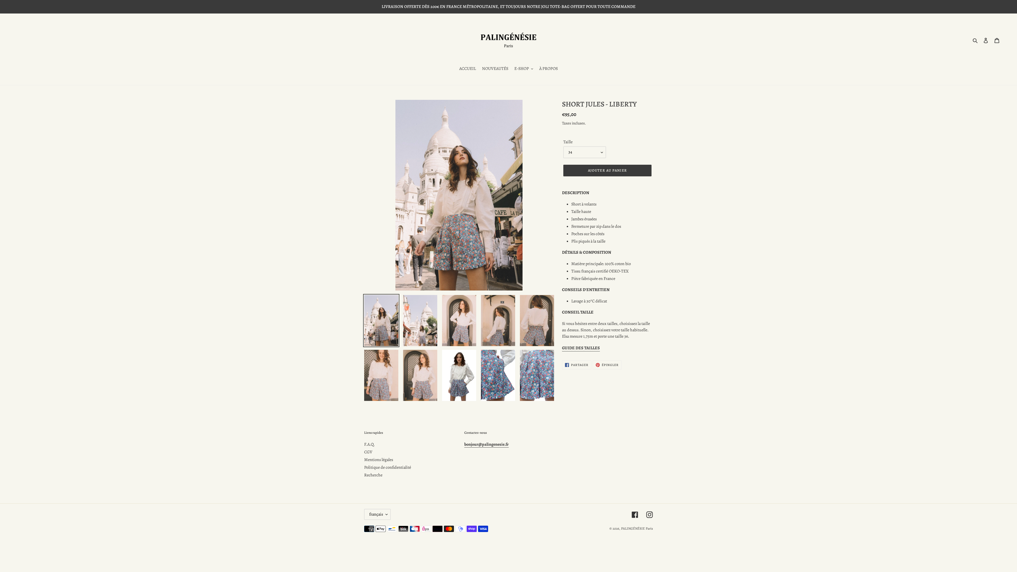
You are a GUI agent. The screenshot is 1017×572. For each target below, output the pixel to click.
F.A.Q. (369, 444)
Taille (568, 142)
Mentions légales (378, 460)
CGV (368, 452)
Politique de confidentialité (387, 467)
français (376, 514)
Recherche (373, 475)
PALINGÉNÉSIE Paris (637, 528)
